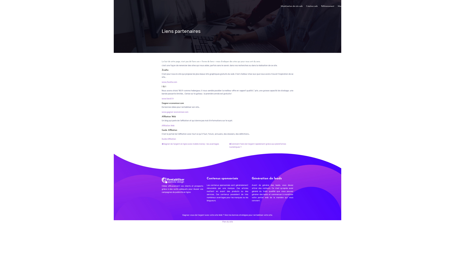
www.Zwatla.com (169, 82)
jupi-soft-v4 (397, 6)
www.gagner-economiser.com (175, 112)
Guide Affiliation (169, 139)
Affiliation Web (168, 125)
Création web (312, 6)
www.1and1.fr (168, 99)
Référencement (327, 6)
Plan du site (227, 222)
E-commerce (376, 6)
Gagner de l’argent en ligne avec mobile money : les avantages (191, 144)
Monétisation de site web (292, 6)
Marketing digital (345, 6)
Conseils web (361, 6)
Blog (387, 6)
